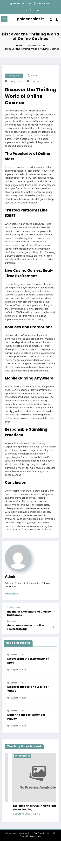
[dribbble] (30, 10)
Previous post (14, 607)
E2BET (19, 312)
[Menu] (4, 19)
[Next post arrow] (53, 627)
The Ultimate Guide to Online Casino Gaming (25, 627)
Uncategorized (14, 75)
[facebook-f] (22, 10)
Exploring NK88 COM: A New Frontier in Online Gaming (30, 807)
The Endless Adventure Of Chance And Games (29, 613)
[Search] (51, 20)
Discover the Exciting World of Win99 (28, 689)
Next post (12, 621)
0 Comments (36, 81)
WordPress (38, 833)
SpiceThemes (35, 836)
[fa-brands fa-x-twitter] (26, 10)
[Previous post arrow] (53, 612)
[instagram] (34, 10)
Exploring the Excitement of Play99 (26, 717)
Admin (34, 75)
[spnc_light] (57, 20)
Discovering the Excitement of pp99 (28, 660)
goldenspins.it (30, 19)
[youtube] (38, 10)
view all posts (11, 593)
